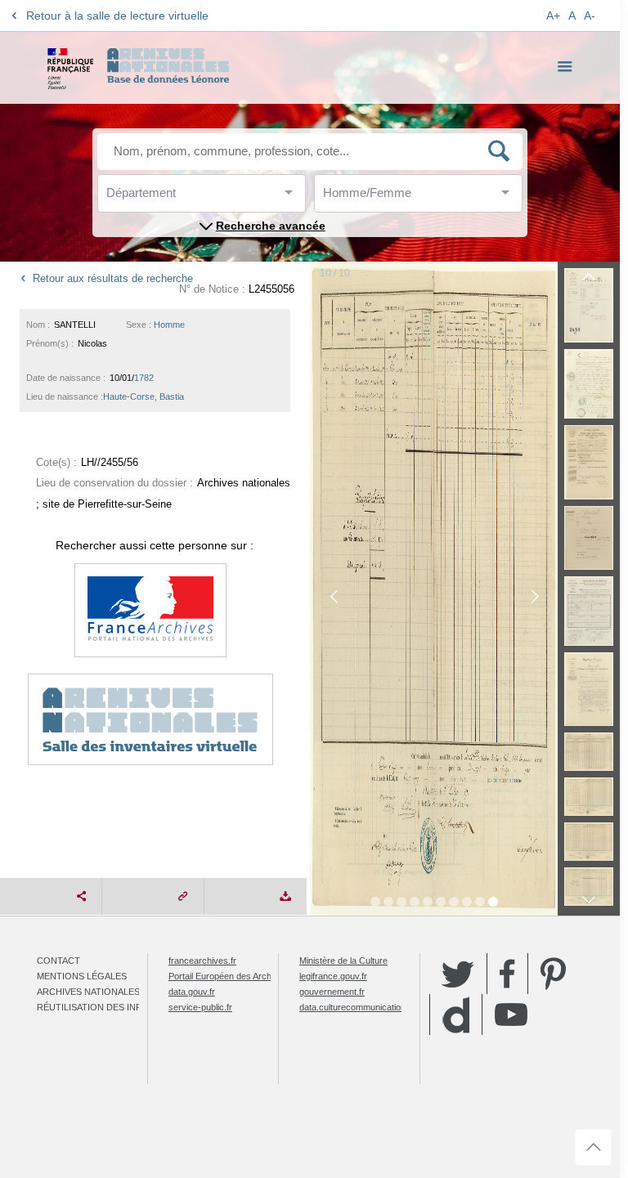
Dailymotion (455, 1015)
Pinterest (553, 973)
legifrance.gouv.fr (333, 976)
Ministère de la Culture (343, 960)
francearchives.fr (202, 960)
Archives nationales (88, 992)
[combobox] (179, 197)
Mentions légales (82, 976)
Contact (58, 960)
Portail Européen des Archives (228, 976)
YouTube (511, 1014)
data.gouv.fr (191, 992)
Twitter (458, 973)
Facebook (507, 973)
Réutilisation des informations (116, 1007)
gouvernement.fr (332, 992)
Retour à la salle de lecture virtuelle (117, 15)
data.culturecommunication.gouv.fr (367, 1007)
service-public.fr (200, 1007)
